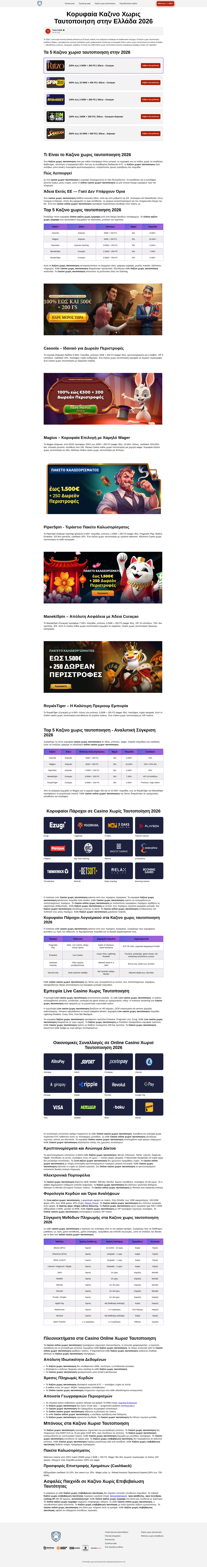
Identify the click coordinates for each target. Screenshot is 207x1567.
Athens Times (91, 1203)
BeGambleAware (118, 1496)
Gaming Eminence (127, 1403)
